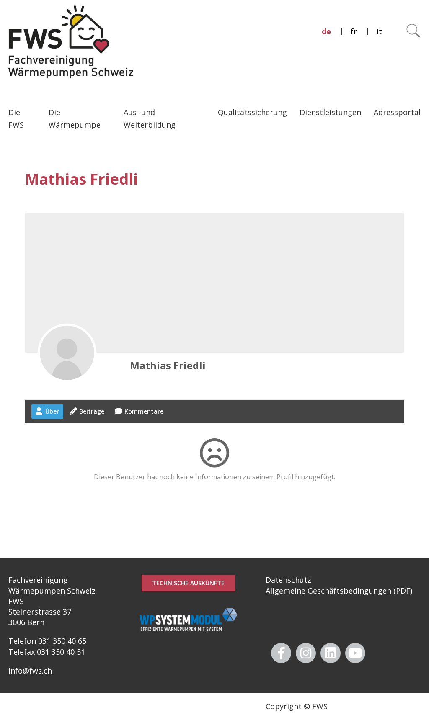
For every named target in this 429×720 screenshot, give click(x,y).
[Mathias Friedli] (67, 353)
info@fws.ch (30, 671)
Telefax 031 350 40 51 (46, 652)
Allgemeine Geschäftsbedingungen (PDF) (339, 591)
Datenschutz (288, 580)
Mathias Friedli (168, 365)
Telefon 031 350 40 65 (47, 641)
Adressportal (397, 112)
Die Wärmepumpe (75, 118)
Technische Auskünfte (188, 583)
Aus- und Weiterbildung (150, 118)
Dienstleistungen (330, 112)
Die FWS (16, 118)
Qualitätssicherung (252, 112)
